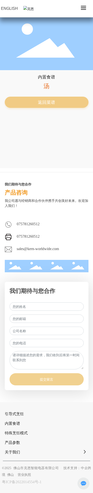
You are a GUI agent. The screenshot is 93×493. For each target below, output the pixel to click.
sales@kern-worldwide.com (38, 249)
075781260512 (28, 224)
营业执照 (24, 475)
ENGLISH (9, 8)
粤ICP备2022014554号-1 (21, 482)
